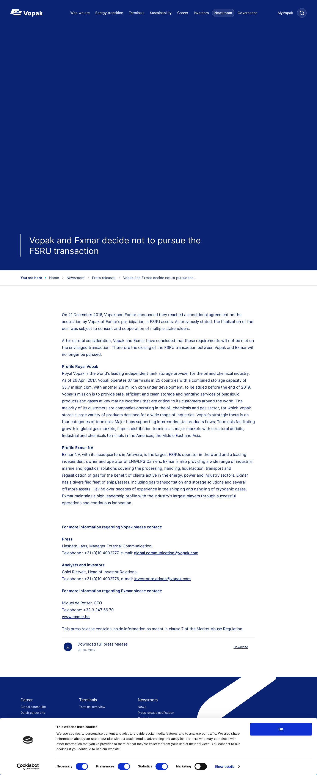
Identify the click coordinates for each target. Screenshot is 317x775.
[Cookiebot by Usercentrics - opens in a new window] (28, 766)
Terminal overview (92, 707)
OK (280, 729)
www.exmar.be (76, 616)
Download (241, 647)
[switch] (124, 766)
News (142, 707)
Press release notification (156, 712)
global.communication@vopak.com (166, 553)
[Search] (302, 13)
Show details (224, 766)
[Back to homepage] (33, 13)
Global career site (33, 707)
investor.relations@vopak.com (162, 579)
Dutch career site (32, 712)
